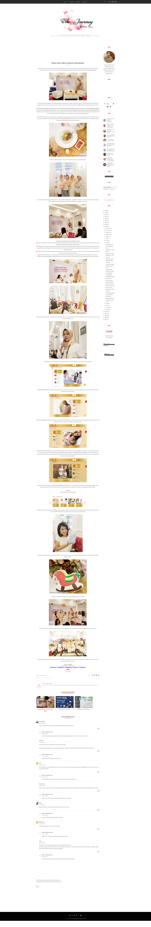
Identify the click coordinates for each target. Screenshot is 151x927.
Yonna (40, 802)
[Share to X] (94, 675)
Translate (112, 189)
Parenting (47, 677)
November (108, 230)
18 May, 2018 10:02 (42, 764)
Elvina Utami (42, 783)
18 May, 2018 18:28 (42, 842)
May (107, 242)
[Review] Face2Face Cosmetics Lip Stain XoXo (110, 300)
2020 (106, 222)
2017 (106, 311)
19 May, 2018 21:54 (45, 856)
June (107, 240)
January (107, 309)
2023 (106, 216)
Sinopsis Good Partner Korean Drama (110, 154)
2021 (106, 220)
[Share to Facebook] (92, 675)
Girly (40, 763)
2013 (106, 319)
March (107, 305)
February (108, 307)
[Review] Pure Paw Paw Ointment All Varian (109, 246)
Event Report (42, 677)
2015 (106, 315)
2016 (106, 313)
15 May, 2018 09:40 (45, 733)
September (108, 234)
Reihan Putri (41, 822)
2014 (106, 317)
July (107, 238)
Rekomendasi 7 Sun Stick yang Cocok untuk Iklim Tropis (111, 150)
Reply (98, 728)
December (108, 228)
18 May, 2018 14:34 (45, 756)
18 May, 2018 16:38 (42, 823)
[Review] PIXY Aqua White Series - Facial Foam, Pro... (110, 255)
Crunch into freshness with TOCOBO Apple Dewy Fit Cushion (110, 159)
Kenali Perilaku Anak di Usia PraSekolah (68, 492)
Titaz (40, 841)
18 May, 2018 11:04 (42, 785)
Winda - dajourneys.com (47, 731)
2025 (106, 212)
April (107, 303)
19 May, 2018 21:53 (45, 834)
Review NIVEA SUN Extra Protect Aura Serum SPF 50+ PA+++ (111, 145)
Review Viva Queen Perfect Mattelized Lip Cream (110, 136)
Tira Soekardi (42, 721)
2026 (106, 210)
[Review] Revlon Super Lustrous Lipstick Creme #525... (110, 294)
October (107, 232)
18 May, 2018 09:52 (42, 742)
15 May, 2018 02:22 (42, 723)
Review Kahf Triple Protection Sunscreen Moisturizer (111, 120)
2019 (106, 224)
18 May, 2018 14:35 (45, 776)
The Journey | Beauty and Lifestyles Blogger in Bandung (77, 918)
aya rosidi (41, 740)
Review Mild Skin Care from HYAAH (110, 140)
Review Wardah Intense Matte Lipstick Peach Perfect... (110, 276)
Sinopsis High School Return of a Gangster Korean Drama (110, 165)
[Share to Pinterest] (96, 675)
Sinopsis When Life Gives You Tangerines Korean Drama (111, 131)
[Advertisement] (68, 53)
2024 (106, 214)
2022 (106, 218)
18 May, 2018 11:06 (42, 804)
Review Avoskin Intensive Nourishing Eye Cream (110, 289)
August (107, 236)
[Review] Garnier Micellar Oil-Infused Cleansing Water (110, 271)
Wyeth (51, 677)
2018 (106, 226)
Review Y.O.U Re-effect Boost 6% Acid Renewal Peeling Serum (110, 125)
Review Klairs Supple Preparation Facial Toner (110, 266)
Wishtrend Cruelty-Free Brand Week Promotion (110, 260)
